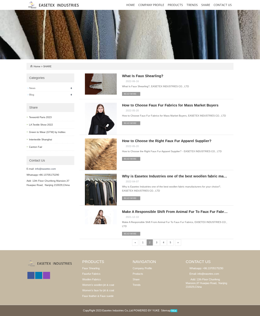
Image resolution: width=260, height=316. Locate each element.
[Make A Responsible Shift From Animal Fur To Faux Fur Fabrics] (101, 216)
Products (175, 5)
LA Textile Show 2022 (41, 124)
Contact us (223, 5)
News (32, 88)
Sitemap (166, 310)
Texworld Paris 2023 (40, 117)
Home (130, 5)
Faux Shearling (91, 268)
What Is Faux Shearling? (142, 76)
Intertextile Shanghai (40, 139)
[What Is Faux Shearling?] (101, 83)
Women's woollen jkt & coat (98, 284)
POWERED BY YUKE (147, 310)
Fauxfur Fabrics (91, 273)
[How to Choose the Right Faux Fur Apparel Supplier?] (101, 154)
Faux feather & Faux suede (98, 295)
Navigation (144, 262)
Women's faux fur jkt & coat (98, 290)
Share (136, 279)
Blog (31, 94)
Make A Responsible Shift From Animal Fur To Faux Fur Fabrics (175, 212)
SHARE (205, 5)
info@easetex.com (45, 168)
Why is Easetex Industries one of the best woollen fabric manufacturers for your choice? (175, 176)
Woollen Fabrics (91, 279)
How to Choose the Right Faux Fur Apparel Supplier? (166, 141)
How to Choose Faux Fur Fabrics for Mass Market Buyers (170, 105)
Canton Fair (35, 146)
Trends (192, 5)
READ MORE (130, 94)
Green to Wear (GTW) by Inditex (47, 132)
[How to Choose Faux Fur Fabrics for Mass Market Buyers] (101, 118)
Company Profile (151, 5)
